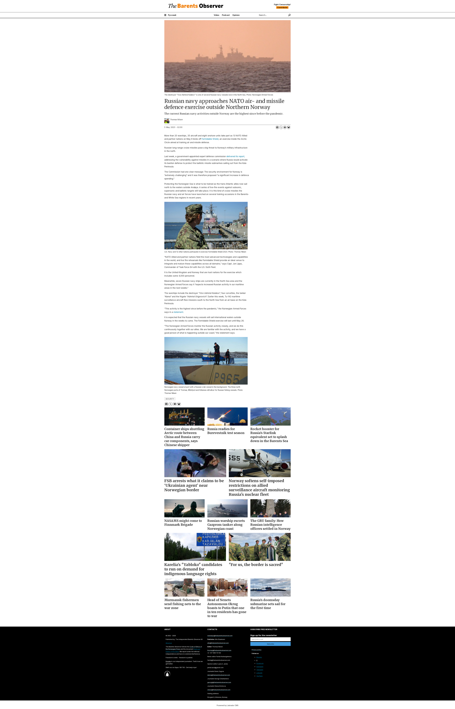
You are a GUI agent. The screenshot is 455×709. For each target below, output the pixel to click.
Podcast (226, 15)
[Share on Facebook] (277, 127)
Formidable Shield (210, 139)
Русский (172, 15)
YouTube (259, 676)
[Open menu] (165, 15)
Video (216, 15)
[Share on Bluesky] (288, 127)
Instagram (259, 666)
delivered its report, (235, 156)
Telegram (259, 670)
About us (169, 643)
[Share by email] (285, 127)
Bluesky (259, 657)
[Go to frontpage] (196, 6)
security (170, 399)
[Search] (289, 15)
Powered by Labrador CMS (227, 705)
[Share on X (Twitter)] (281, 127)
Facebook (260, 663)
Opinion (236, 15)
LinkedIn (259, 673)
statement (178, 312)
